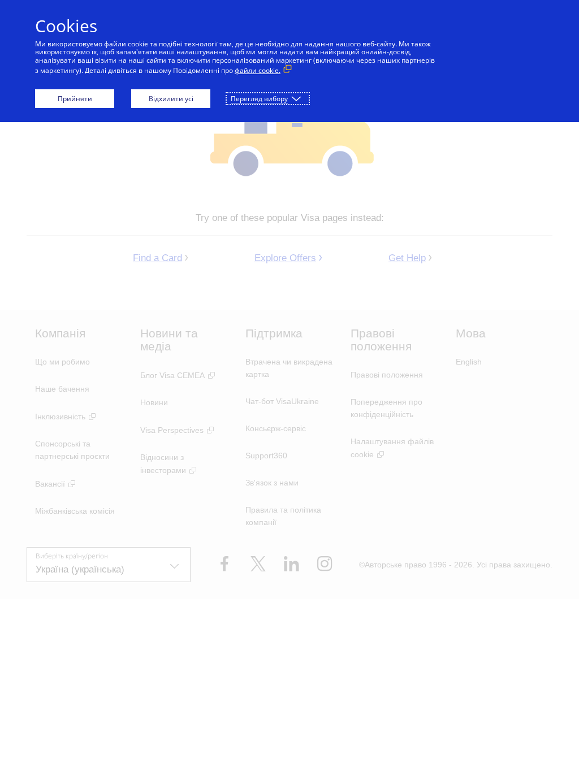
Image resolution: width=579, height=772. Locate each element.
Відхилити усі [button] (171, 98)
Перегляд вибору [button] (259, 98)
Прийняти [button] (75, 98)
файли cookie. (257, 70)
